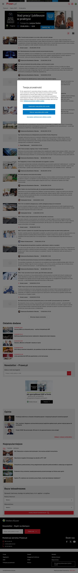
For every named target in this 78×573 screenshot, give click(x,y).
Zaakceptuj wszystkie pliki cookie (39, 106)
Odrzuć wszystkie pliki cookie (39, 112)
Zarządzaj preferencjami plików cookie (39, 117)
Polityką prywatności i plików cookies (34, 101)
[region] (39, 101)
